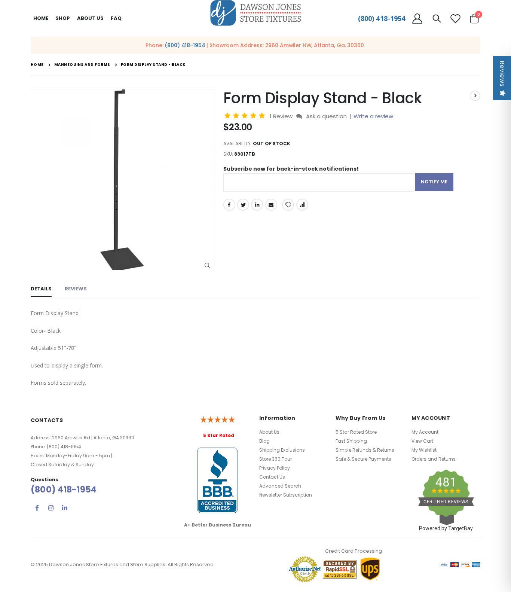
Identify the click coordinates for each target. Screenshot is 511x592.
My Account (424, 432)
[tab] (41, 289)
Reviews (502, 74)
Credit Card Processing (353, 551)
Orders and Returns (433, 459)
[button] (207, 265)
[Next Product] (475, 96)
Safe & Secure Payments (363, 459)
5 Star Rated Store (356, 432)
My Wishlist (424, 450)
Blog (264, 441)
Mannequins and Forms (82, 65)
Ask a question (326, 116)
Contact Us (272, 477)
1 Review (282, 116)
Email (271, 205)
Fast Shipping (351, 441)
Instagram (50, 507)
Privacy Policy (274, 468)
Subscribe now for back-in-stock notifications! (291, 169)
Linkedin (64, 507)
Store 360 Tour (275, 459)
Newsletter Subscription (285, 495)
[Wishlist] (456, 18)
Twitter (243, 205)
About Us (269, 432)
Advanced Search (280, 486)
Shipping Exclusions (282, 450)
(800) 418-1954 (381, 18)
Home (40, 18)
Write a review (373, 116)
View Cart (422, 441)
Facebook (229, 205)
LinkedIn (257, 205)
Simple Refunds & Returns (365, 450)
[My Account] (417, 18)
